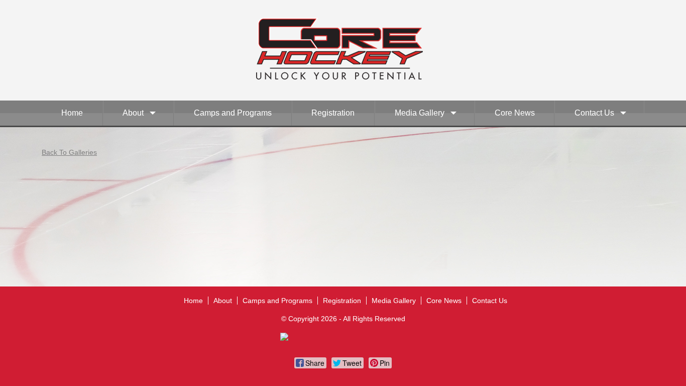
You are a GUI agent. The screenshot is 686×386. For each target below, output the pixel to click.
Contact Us (594, 113)
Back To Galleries (69, 152)
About (133, 113)
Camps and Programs (233, 113)
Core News (515, 113)
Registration (333, 113)
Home (72, 113)
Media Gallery (419, 113)
